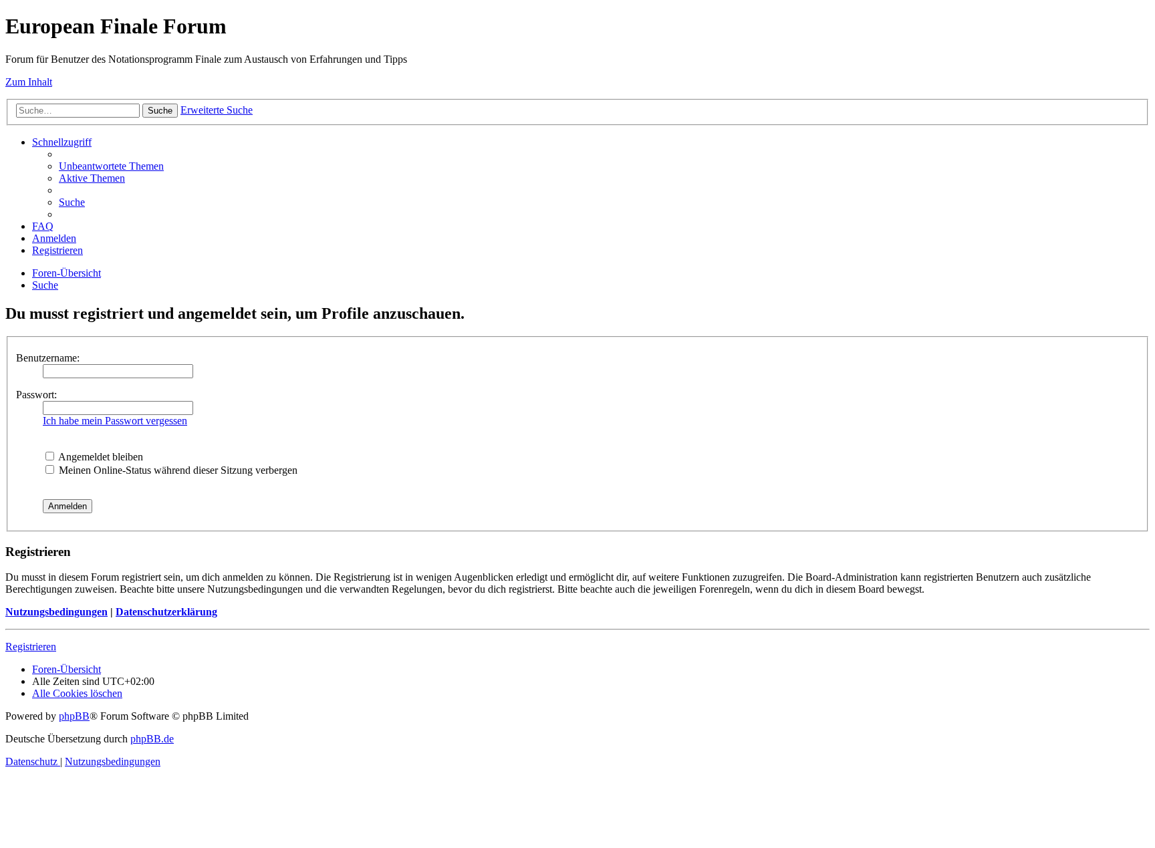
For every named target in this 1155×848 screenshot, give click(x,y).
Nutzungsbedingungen (56, 611)
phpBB (74, 716)
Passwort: (36, 394)
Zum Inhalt (28, 82)
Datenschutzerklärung (166, 611)
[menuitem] (111, 166)
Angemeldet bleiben (99, 456)
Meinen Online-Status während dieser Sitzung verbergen (176, 470)
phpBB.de (152, 738)
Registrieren (30, 646)
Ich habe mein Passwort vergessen (115, 420)
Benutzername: (48, 358)
